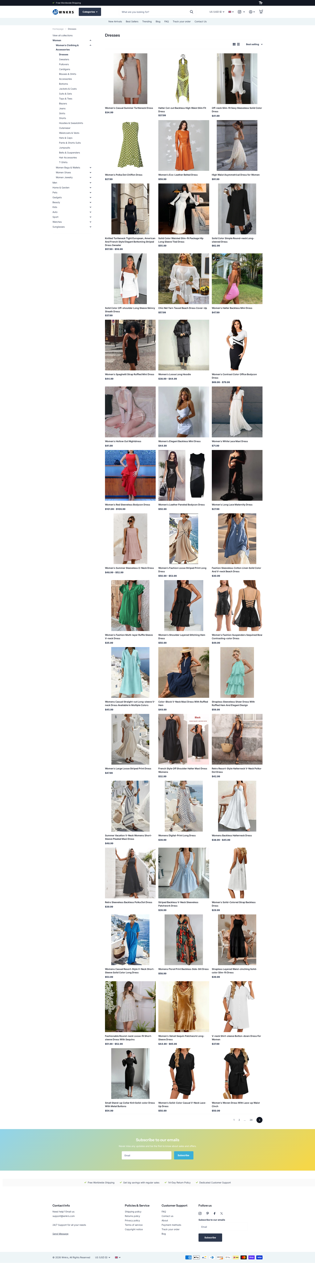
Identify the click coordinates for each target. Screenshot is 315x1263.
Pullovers (64, 64)
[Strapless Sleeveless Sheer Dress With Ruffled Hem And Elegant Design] (237, 672)
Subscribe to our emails (212, 1219)
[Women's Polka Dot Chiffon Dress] (130, 145)
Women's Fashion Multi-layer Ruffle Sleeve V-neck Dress (129, 636)
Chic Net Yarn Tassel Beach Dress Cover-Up (182, 308)
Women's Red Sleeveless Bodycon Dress (127, 504)
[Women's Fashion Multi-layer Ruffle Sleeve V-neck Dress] (130, 605)
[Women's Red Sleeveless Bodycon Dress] (130, 475)
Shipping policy (133, 1211)
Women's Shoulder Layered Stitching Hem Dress (181, 636)
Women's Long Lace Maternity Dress (232, 504)
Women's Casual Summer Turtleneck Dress (129, 108)
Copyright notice (134, 1229)
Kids (54, 207)
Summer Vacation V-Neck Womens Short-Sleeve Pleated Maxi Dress (128, 837)
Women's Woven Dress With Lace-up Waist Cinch (236, 1104)
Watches (57, 221)
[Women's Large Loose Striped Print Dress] (130, 739)
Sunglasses (58, 226)
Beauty (56, 202)
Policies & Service (137, 1205)
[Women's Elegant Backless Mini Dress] (183, 411)
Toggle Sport (90, 217)
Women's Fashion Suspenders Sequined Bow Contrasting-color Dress (237, 636)
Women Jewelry (64, 177)
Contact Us (201, 21)
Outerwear (64, 128)
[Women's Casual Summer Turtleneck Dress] (130, 78)
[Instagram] (200, 1213)
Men (54, 182)
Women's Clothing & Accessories (67, 47)
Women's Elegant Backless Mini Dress (179, 441)
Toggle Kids (90, 207)
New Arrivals (115, 21)
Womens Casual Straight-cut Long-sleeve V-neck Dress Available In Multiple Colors (130, 703)
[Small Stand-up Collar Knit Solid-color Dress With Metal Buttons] (130, 1073)
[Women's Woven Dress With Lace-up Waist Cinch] (237, 1073)
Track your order (182, 21)
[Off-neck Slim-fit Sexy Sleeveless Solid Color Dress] (237, 78)
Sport (55, 216)
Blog (158, 21)
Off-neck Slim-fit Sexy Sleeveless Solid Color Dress (237, 110)
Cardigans (64, 69)
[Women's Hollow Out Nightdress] (130, 411)
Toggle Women (90, 40)
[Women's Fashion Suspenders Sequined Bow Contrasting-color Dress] (237, 605)
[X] (221, 1213)
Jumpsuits (64, 147)
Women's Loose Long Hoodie (174, 374)
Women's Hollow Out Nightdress (123, 441)
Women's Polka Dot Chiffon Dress (123, 174)
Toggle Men (90, 182)
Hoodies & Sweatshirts (71, 123)
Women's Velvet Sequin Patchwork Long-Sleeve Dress (181, 1038)
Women (56, 40)
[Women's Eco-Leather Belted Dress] (183, 145)
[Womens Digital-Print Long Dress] (183, 806)
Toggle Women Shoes (90, 172)
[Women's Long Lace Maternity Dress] (237, 475)
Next (259, 1120)
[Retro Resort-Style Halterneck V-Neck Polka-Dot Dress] (237, 739)
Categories (89, 11)
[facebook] (214, 1213)
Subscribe (184, 1155)
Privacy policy (132, 1220)
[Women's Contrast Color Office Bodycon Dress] (237, 345)
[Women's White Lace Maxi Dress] (237, 411)
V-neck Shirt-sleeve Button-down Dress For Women (236, 1038)
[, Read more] (241, 12)
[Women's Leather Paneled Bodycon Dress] (183, 475)
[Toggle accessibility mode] (260, 3)
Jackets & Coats (68, 88)
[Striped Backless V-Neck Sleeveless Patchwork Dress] (183, 873)
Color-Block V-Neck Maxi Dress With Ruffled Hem (183, 703)
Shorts (62, 118)
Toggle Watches (90, 222)
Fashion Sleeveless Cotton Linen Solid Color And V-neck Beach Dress (236, 570)
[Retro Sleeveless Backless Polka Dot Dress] (130, 873)
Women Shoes (63, 172)
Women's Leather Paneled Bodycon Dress (181, 504)
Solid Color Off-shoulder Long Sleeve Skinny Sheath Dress (130, 310)
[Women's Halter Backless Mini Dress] (237, 278)
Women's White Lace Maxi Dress (230, 441)
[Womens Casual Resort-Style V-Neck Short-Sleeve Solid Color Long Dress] (130, 939)
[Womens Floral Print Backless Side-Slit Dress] (183, 939)
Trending (147, 21)
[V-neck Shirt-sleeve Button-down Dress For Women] (237, 1006)
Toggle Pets (90, 192)
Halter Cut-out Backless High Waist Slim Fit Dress (182, 110)
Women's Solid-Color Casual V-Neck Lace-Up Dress (182, 1104)
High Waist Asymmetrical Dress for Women (236, 174)
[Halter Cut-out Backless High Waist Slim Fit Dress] (183, 78)
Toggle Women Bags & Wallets (90, 167)
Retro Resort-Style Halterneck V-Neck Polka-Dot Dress (237, 770)
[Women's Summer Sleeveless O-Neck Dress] (130, 538)
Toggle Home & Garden (90, 187)
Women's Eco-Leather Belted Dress (178, 174)
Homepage (58, 29)
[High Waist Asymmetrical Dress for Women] (237, 145)
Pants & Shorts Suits (70, 142)
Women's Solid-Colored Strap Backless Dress (234, 904)
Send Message (60, 1233)
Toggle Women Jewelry (90, 177)
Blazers (63, 103)
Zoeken (191, 12)
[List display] (238, 44)
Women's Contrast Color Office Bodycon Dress (234, 376)
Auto (54, 212)
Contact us (167, 1216)
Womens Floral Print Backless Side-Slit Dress (183, 969)
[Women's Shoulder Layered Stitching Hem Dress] (183, 605)
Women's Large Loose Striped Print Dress (128, 768)
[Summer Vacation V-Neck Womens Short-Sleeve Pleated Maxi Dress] (130, 806)
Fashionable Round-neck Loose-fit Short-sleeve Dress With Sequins (128, 1038)
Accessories (65, 78)
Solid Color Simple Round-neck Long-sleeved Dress (233, 240)
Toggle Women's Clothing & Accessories (90, 45)
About (165, 1220)
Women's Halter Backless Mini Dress (232, 308)
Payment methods (171, 1224)
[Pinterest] (207, 1213)
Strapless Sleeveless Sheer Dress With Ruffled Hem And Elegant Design (233, 703)
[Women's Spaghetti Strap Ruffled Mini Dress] (130, 345)
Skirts (62, 113)
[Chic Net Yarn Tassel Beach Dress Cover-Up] (183, 278)
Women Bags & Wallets (68, 167)
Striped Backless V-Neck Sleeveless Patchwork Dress (178, 904)
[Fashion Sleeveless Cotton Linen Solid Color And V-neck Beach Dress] (237, 538)
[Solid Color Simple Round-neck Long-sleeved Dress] (237, 208)
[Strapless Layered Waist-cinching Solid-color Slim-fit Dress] (237, 939)
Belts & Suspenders (69, 152)
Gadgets (57, 197)
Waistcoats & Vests (69, 132)
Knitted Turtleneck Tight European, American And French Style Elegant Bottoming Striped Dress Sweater (130, 241)
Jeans (62, 108)
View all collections (62, 35)
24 (251, 1119)
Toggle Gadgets (90, 197)
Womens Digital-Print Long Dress (177, 835)
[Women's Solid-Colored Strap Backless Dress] (237, 873)
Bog (164, 1233)
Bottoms (63, 83)
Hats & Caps (65, 137)
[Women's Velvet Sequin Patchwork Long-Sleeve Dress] (183, 1006)
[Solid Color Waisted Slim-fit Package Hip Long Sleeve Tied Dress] (183, 208)
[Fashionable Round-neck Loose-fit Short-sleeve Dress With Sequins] (130, 1006)
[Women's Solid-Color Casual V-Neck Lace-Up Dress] (183, 1073)
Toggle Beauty (90, 202)
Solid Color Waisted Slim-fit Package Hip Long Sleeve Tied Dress (180, 240)
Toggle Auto (90, 212)
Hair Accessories (68, 157)
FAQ (166, 21)
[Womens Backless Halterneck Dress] (237, 806)
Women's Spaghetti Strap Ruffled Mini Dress (129, 374)
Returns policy (132, 1216)
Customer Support (174, 1205)
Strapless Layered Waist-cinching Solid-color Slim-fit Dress (234, 971)
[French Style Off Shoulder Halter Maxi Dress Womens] (183, 739)
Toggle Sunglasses (90, 227)
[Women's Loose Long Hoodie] (183, 345)
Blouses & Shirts (67, 74)
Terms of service (134, 1224)
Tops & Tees (65, 98)
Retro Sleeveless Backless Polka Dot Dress (128, 902)
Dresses (63, 54)
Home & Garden (60, 187)
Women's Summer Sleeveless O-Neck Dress (129, 568)
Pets (54, 192)
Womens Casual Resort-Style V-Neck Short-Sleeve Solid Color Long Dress (129, 971)
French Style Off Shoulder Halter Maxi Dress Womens (182, 770)
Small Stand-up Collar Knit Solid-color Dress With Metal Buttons (130, 1104)
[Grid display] (234, 44)
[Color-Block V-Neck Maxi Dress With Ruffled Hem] (183, 672)
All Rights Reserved (80, 1257)
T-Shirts (63, 162)
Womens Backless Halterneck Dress (232, 835)
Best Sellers (132, 21)
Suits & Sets (65, 93)
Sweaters (64, 59)
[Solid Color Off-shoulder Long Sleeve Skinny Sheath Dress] (130, 278)
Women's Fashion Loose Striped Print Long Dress (182, 570)
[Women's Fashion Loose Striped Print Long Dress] (183, 538)
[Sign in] (252, 12)
